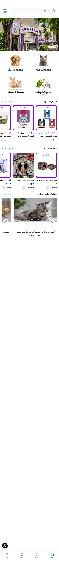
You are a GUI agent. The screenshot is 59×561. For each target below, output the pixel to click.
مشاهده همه (7, 101)
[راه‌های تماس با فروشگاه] (5, 545)
